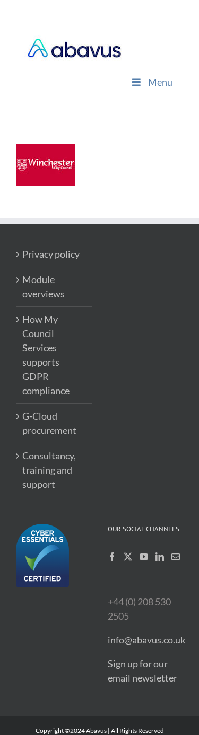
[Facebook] (112, 556)
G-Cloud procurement (49, 423)
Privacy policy (51, 254)
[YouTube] (144, 556)
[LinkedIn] (159, 556)
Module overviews (43, 287)
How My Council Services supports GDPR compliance (46, 354)
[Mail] (175, 556)
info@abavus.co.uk (146, 640)
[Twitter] (128, 556)
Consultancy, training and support (49, 470)
